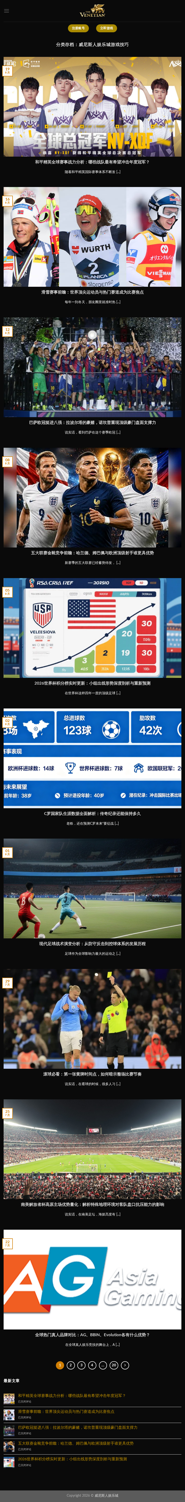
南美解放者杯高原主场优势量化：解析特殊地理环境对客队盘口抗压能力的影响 (92, 1205)
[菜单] (6, 11)
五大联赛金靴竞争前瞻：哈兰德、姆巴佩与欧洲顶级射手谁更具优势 (92, 553)
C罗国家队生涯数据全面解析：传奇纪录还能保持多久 (92, 814)
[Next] (125, 1365)
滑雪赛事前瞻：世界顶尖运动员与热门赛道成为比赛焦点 (92, 292)
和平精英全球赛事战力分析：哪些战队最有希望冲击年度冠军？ (92, 162)
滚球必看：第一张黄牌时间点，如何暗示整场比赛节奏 (92, 1074)
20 (114, 1365)
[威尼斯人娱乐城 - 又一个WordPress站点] (92, 11)
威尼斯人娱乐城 (106, 1495)
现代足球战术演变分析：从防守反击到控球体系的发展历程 (92, 944)
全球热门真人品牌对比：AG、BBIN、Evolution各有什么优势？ (92, 1335)
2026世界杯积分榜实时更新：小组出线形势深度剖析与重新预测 (92, 683)
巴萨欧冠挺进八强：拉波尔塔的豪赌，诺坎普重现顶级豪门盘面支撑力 (92, 423)
